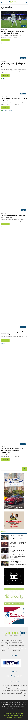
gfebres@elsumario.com (16, 675)
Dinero (22, 713)
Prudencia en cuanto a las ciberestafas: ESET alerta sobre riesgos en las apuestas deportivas (18, 563)
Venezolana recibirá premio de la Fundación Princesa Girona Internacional (12, 450)
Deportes (18, 713)
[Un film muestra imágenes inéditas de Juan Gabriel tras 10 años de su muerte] (4, 544)
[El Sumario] (14, 2)
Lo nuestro (21, 715)
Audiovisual (6, 711)
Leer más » (5, 40)
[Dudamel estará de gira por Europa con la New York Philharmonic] (4, 550)
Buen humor (21, 711)
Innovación (6, 715)
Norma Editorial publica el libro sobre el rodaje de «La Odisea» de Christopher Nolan (17, 556)
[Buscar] (24, 469)
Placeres (20, 717)
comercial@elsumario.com (15, 676)
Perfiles (15, 717)
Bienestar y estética (14, 711)
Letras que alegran (14, 715)
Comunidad (6, 713)
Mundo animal (10, 717)
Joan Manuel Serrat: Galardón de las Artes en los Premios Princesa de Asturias (13, 65)
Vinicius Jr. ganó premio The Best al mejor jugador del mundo (12, 32)
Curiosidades (12, 713)
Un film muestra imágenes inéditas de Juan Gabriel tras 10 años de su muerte (18, 544)
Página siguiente (20, 463)
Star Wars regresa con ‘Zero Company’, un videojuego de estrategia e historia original (16, 537)
